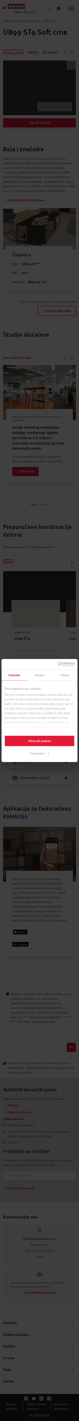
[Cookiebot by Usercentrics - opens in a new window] (58, 664)
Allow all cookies (39, 740)
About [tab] (65, 675)
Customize (37, 753)
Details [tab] (39, 675)
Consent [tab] (14, 675)
